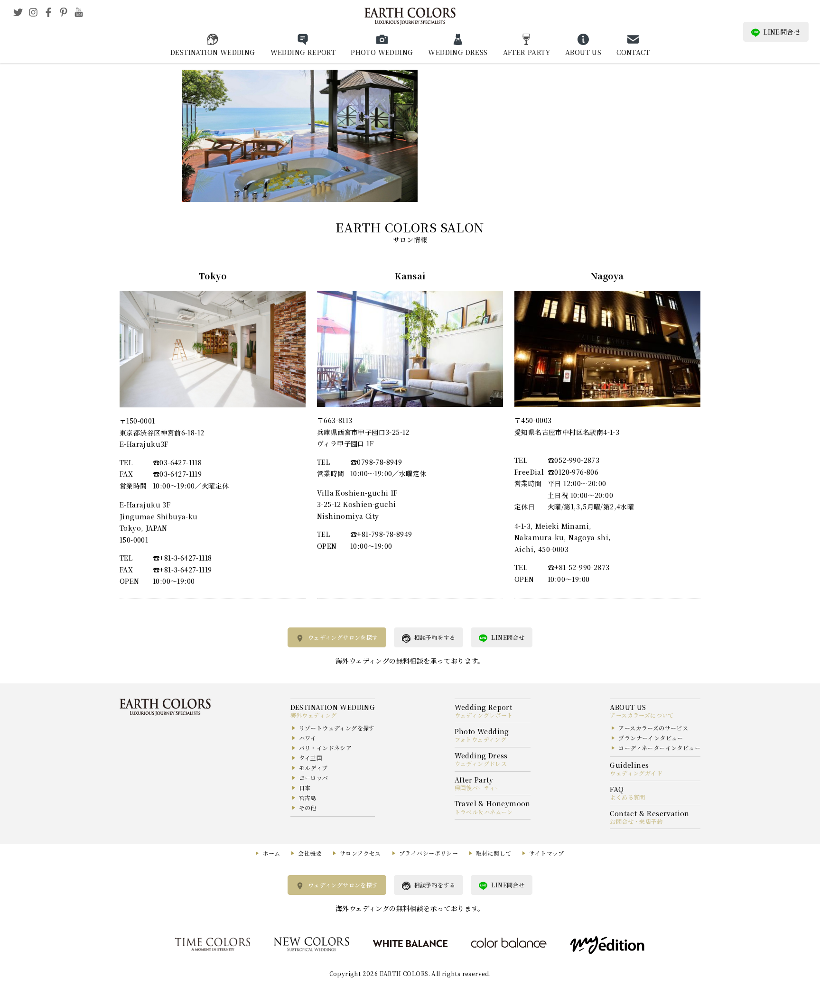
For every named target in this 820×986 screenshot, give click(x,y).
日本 (305, 787)
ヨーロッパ (313, 778)
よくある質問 (627, 797)
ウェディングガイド (636, 773)
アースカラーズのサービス (653, 728)
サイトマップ (546, 853)
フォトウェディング (481, 739)
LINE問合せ (782, 32)
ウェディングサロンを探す (343, 637)
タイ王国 (311, 758)
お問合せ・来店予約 (636, 821)
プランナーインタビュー (650, 738)
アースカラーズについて (641, 715)
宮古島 (308, 797)
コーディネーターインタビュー (659, 748)
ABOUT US (583, 52)
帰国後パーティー (478, 787)
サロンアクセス (360, 853)
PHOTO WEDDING (382, 52)
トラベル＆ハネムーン (484, 812)
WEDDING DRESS (457, 52)
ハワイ (308, 738)
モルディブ (313, 768)
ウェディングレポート (484, 715)
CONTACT (633, 52)
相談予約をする (435, 637)
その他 (308, 807)
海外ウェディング (313, 715)
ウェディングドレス (481, 763)
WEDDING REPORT (303, 52)
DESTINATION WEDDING (212, 52)
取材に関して (493, 853)
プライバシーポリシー (428, 853)
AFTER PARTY (526, 52)
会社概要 (310, 853)
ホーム (271, 853)
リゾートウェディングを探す (337, 728)
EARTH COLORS (404, 973)
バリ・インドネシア (325, 748)
